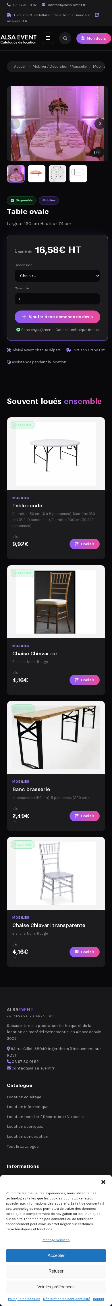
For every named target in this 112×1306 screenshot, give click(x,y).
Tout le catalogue (22, 1146)
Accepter (56, 1255)
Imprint (98, 1299)
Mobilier (100, 66)
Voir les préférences (56, 1286)
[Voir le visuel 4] (78, 174)
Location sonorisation (27, 1136)
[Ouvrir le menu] (48, 38)
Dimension (23, 265)
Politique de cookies (24, 1299)
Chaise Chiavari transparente (48, 925)
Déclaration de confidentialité (66, 1299)
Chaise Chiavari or (35, 653)
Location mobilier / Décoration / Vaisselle (45, 1116)
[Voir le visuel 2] (36, 174)
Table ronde (27, 505)
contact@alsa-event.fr (66, 5)
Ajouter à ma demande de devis (60, 316)
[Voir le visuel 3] (57, 174)
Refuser (56, 1271)
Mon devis (96, 38)
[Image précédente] (14, 123)
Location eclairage (24, 1097)
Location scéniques (25, 1126)
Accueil (20, 66)
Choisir (87, 544)
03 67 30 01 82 (25, 5)
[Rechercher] (65, 38)
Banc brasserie (31, 789)
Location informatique (27, 1106)
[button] (103, 1182)
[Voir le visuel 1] (16, 174)
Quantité (22, 288)
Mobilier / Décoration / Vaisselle (60, 66)
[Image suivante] (99, 123)
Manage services (56, 1240)
